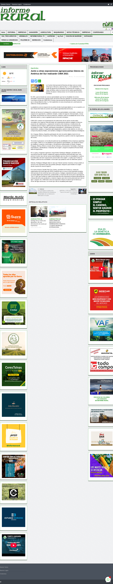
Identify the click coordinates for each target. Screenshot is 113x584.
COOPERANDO (98, 32)
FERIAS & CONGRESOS (9, 40)
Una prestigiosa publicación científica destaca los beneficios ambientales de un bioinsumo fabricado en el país (47, 193)
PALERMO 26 (24, 40)
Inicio (3, 32)
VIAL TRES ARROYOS (8, 36)
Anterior (42, 189)
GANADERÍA (33, 32)
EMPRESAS (22, 32)
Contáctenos (27, 4)
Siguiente (73, 189)
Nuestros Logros (17, 4)
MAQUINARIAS (59, 32)
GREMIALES (23, 36)
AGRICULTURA (46, 32)
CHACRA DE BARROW (73, 36)
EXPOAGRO (88, 36)
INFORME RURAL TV (37, 36)
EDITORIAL (11, 32)
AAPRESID (51, 36)
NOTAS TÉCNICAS (73, 32)
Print (71, 76)
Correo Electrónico (80, 76)
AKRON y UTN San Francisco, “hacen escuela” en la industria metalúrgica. (69, 192)
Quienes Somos (5, 4)
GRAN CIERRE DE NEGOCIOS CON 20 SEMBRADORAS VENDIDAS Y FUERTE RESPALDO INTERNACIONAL (57, 223)
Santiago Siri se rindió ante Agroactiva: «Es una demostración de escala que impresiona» (39, 222)
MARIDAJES (36, 40)
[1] (108, 580)
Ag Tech (60, 36)
